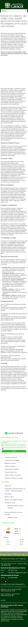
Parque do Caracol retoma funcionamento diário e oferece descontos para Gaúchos (14, 444)
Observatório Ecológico (12, 469)
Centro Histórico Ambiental (13, 475)
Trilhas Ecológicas (10, 466)
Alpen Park (8, 486)
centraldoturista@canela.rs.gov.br (18, 572)
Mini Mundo (8, 494)
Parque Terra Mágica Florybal (13, 500)
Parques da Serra (10, 502)
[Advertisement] (14, 72)
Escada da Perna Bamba (12, 460)
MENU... (4, 11)
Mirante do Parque (10, 463)
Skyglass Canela (12, 517)
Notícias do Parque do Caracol (14, 478)
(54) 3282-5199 (12, 570)
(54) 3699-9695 (13, 577)
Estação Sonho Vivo (11, 472)
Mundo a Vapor (9, 497)
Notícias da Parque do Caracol (9, 437)
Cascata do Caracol (11, 457)
